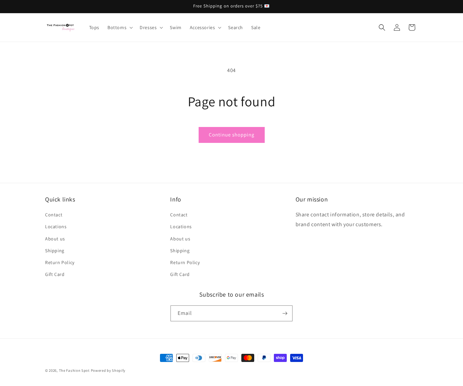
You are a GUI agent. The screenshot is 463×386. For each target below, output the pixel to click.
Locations (55, 226)
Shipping (54, 251)
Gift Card (54, 274)
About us (55, 239)
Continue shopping (232, 134)
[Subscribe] (284, 313)
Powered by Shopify (108, 370)
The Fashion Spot (74, 370)
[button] (119, 27)
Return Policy (60, 262)
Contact (53, 215)
